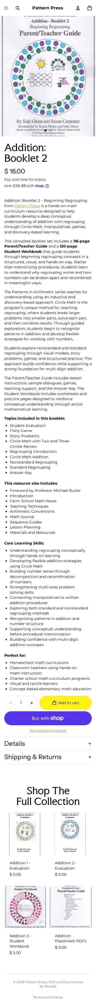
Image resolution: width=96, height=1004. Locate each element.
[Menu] (6, 8)
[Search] (17, 8)
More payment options (48, 730)
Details (14, 743)
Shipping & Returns (32, 757)
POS (52, 982)
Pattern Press (27, 205)
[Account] (78, 8)
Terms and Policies (48, 997)
